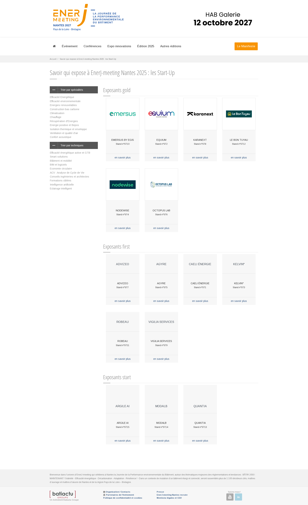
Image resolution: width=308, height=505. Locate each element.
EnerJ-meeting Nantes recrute (172, 495)
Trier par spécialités (71, 89)
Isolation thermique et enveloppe (68, 129)
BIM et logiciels (58, 164)
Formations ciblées (60, 180)
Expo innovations (119, 46)
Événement (70, 46)
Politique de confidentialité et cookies (122, 498)
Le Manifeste (246, 46)
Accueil (53, 59)
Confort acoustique (60, 137)
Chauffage (55, 117)
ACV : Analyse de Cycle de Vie (67, 172)
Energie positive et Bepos (64, 125)
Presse (160, 492)
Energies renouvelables (63, 105)
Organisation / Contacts (118, 492)
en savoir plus (123, 157)
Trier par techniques (71, 145)
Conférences (92, 46)
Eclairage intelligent (61, 188)
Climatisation (57, 113)
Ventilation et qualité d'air (64, 133)
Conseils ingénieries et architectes (69, 176)
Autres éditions (170, 46)
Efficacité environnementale (65, 101)
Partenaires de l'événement (120, 495)
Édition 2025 (145, 46)
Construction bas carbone (64, 109)
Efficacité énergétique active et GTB (70, 152)
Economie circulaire (61, 168)
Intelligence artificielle (62, 184)
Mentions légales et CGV (169, 498)
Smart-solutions (59, 156)
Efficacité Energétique (62, 97)
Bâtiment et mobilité (61, 160)
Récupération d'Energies (64, 121)
